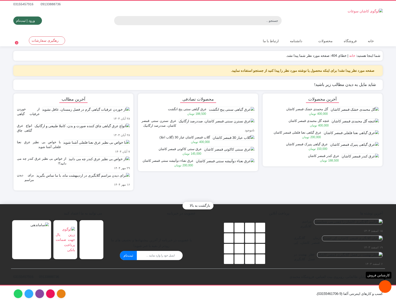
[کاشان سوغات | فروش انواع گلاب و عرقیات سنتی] (327, 21)
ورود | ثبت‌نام (26, 20)
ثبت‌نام (128, 255)
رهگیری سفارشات (45, 40)
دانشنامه (296, 41)
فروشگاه (350, 41)
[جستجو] (118, 20)
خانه (371, 41)
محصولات (325, 41)
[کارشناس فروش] (385, 286)
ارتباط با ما (270, 41)
